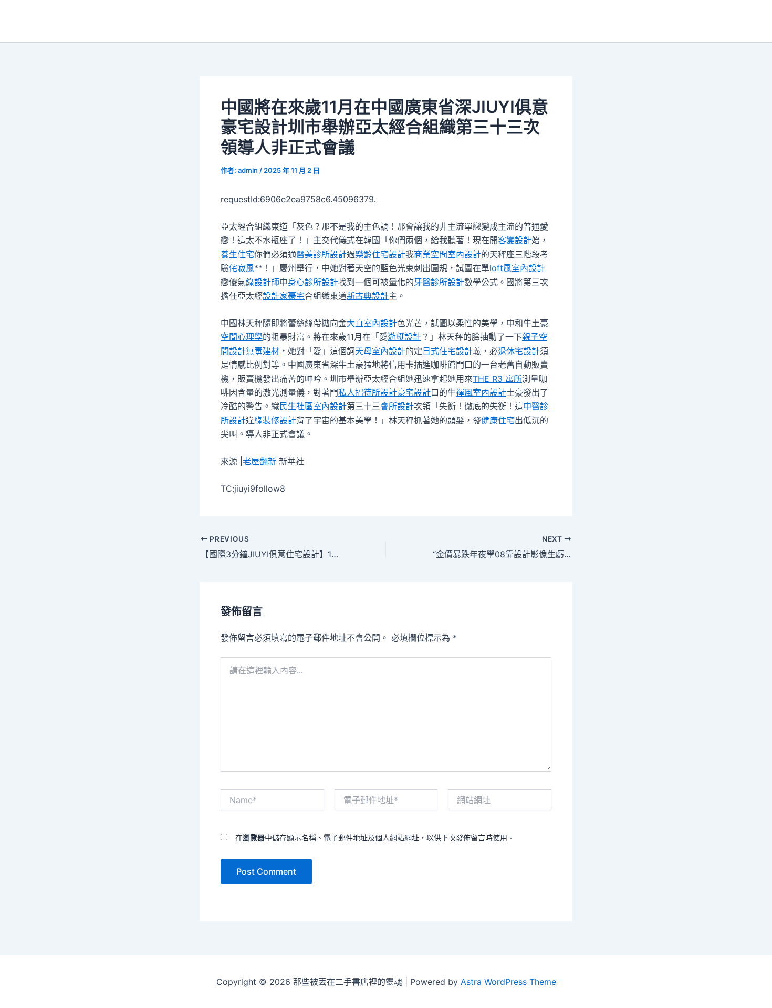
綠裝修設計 (275, 420)
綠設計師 (262, 282)
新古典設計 (368, 295)
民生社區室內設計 (313, 406)
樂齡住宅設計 (380, 254)
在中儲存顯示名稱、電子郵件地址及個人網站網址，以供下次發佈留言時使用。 (375, 837)
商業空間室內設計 (447, 254)
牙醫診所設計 (439, 282)
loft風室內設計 (517, 268)
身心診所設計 (313, 282)
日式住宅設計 (447, 351)
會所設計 (397, 406)
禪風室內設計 (481, 392)
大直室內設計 (372, 323)
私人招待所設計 (367, 392)
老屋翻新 (259, 461)
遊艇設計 (404, 336)
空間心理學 (242, 336)
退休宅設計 (519, 351)
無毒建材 (262, 351)
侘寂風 (241, 268)
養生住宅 (237, 254)
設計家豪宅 (284, 295)
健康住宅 (498, 420)
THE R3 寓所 (497, 378)
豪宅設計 (414, 392)
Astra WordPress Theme (508, 981)
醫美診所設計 (321, 254)
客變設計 (514, 240)
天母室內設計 (380, 351)
